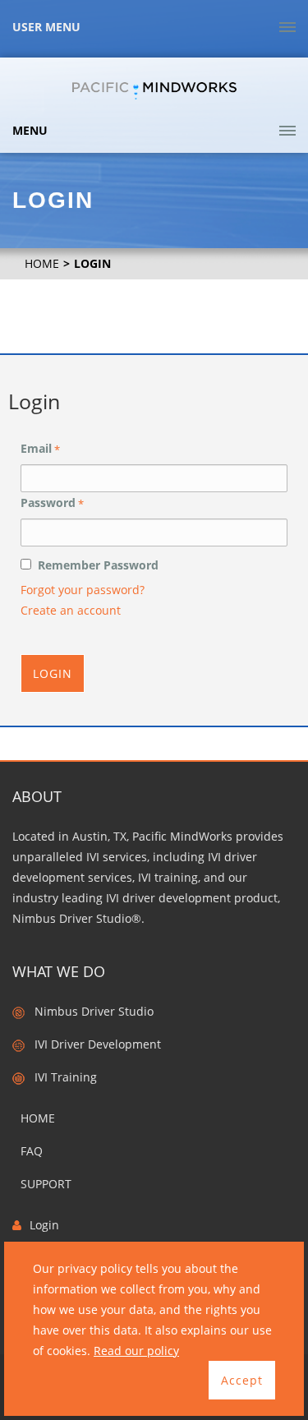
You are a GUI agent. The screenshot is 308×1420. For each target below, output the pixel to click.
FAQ (32, 1151)
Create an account (71, 610)
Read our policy (136, 1350)
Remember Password (95, 565)
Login (52, 673)
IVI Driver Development (93, 1044)
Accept (242, 1380)
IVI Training (61, 1077)
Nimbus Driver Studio (89, 1011)
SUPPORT (46, 1184)
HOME (42, 263)
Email (40, 448)
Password (52, 503)
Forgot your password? (83, 589)
